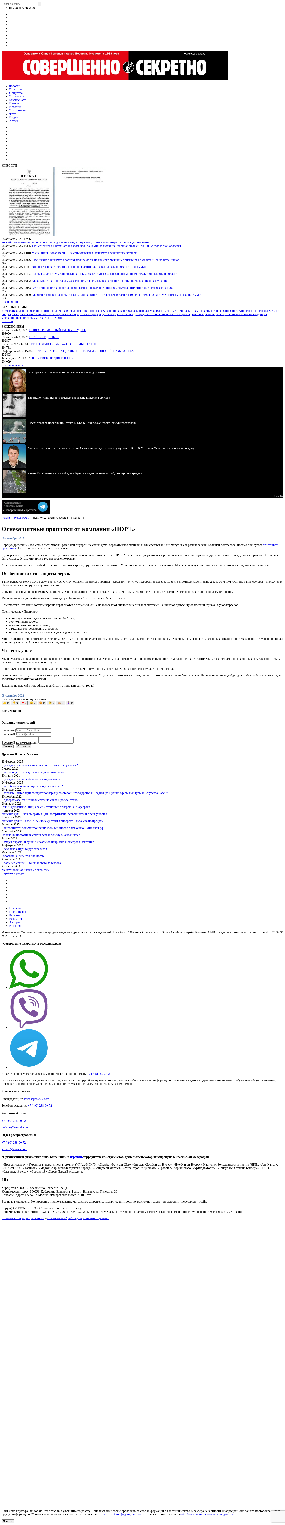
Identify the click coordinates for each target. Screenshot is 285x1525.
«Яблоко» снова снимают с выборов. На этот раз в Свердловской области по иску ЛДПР (90, 266)
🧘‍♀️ (70, 702)
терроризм (79, 314)
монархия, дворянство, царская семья (84, 310)
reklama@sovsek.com (15, 1127)
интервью (56, 317)
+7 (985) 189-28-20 (99, 1073)
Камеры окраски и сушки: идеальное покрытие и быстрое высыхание (48, 842)
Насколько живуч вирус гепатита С (25, 849)
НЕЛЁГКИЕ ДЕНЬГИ (44, 337)
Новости (15, 908)
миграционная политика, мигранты (26, 317)
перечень (76, 1157)
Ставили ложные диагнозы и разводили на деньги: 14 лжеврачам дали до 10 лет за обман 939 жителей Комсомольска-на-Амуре (116, 294)
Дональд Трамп (190, 310)
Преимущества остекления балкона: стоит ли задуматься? (40, 765)
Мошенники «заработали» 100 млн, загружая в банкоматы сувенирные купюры (84, 252)
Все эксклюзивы (12, 365)
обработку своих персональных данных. (207, 1514)
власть (205, 310)
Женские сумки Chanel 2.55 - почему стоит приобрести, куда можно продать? (53, 821)
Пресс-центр (17, 911)
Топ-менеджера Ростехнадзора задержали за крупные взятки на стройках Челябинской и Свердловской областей (106, 245)
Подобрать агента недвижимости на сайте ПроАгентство (40, 800)
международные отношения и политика (155, 314)
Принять (8, 1521)
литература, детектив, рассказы (107, 314)
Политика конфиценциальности (23, 1218)
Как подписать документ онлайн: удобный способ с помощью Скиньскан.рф (52, 828)
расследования (192, 314)
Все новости (10, 301)
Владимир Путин (168, 310)
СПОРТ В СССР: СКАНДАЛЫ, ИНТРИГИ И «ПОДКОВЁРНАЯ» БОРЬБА (83, 351)
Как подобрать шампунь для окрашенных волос (33, 772)
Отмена (7, 746)
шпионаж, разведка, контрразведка (132, 310)
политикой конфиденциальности (122, 1514)
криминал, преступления (219, 314)
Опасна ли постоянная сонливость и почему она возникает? (41, 835)
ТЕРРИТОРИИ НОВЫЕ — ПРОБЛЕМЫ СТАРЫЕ (63, 344)
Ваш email (8, 734)
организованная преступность (230, 310)
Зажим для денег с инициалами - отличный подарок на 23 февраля (46, 807)
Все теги (7, 321)
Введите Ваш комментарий (20, 742)
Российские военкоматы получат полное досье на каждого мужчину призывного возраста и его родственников (75, 242)
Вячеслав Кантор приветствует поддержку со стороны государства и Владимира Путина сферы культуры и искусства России (85, 793)
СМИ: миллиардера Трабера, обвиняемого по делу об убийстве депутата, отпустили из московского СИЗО (102, 287)
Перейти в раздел (13, 873)
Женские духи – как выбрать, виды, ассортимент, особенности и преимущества (54, 814)
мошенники (244, 314)
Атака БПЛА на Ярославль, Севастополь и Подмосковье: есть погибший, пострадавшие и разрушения (99, 280)
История (15, 925)
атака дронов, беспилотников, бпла (35, 310)
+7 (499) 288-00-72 (40, 1105)
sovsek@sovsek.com (36, 1099)
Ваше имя (8, 730)
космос (6, 310)
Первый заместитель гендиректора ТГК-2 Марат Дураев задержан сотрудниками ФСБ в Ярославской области (104, 273)
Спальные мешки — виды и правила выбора (31, 862)
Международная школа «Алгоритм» (25, 869)
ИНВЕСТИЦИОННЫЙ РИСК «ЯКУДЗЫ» (57, 330)
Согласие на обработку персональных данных (78, 1218)
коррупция (260, 314)
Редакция (15, 918)
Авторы (14, 922)
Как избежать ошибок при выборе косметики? (32, 786)
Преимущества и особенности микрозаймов (31, 779)
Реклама (14, 915)
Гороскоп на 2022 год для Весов (23, 856)
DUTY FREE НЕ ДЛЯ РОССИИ (52, 358)
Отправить (23, 746)
